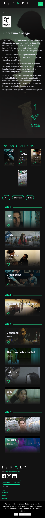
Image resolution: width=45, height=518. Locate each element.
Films (3, 490)
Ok (16, 514)
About (4, 495)
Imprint (4, 498)
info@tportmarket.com (13, 471)
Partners (5, 493)
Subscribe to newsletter (11, 482)
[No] (42, 509)
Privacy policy (25, 514)
